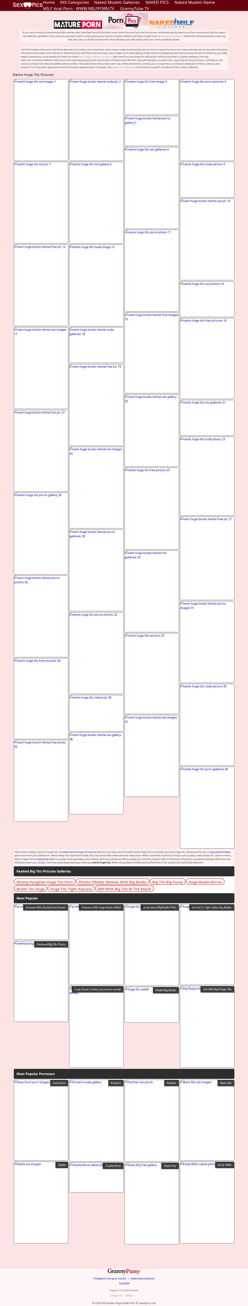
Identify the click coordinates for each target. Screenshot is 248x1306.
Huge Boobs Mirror (205, 882)
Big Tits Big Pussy (167, 882)
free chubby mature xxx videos (95, 56)
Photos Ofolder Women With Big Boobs (113, 882)
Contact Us (116, 1295)
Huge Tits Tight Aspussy (71, 889)
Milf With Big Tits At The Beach (124, 889)
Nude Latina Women (123, 67)
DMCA (129, 1295)
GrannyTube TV (134, 8)
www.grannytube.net (171, 36)
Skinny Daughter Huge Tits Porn (45, 882)
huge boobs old (44, 859)
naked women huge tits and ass (79, 852)
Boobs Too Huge (30, 889)
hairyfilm (124, 1283)
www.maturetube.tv (143, 1278)
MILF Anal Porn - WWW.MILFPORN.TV (78, 8)
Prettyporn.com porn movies (109, 1278)
